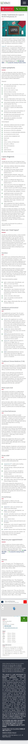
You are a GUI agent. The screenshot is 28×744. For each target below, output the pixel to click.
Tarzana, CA (10, 669)
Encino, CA (6, 666)
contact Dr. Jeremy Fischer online (17, 62)
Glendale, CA (12, 666)
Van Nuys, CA (11, 671)
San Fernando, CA (18, 668)
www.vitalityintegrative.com (11, 627)
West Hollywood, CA (18, 671)
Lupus (3, 46)
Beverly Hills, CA (13, 665)
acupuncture (7, 464)
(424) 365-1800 (7, 626)
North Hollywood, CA (9, 668)
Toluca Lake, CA (17, 669)
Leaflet (14, 616)
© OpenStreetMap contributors (23, 616)
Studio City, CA (5, 665)
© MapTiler (17, 616)
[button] (14, 608)
